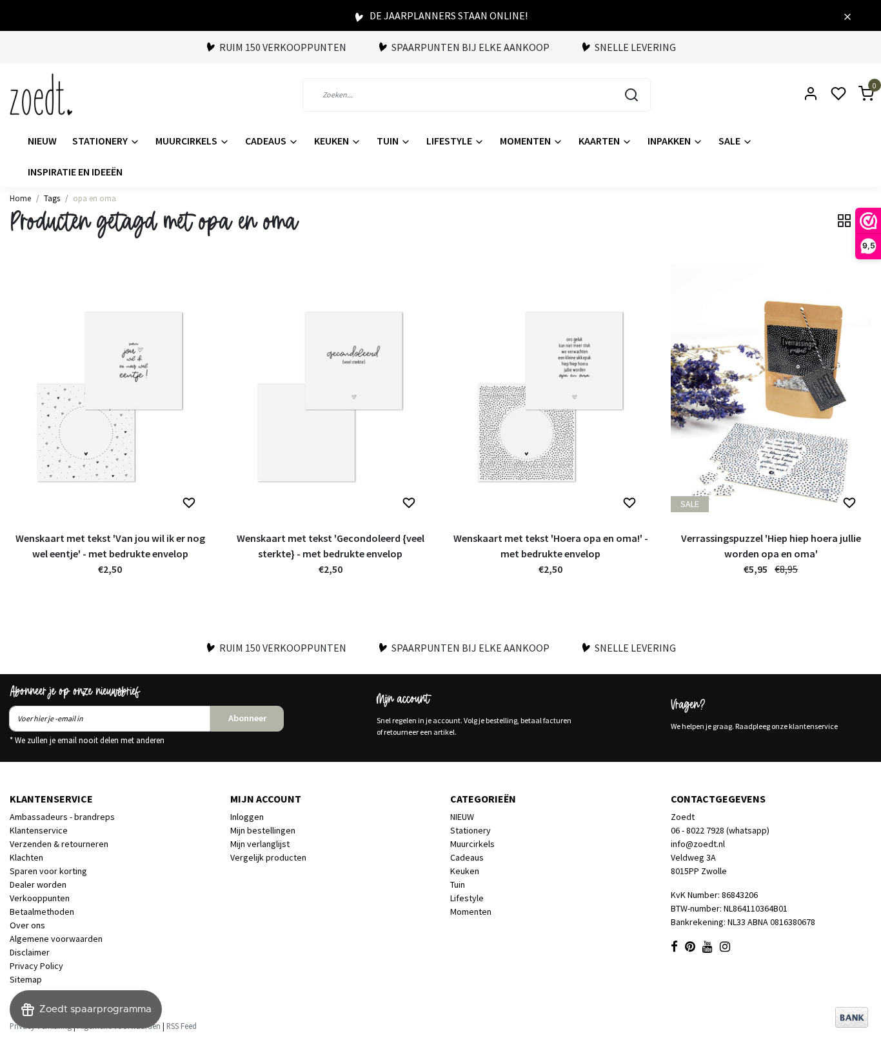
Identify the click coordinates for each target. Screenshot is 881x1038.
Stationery (101, 140)
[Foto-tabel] (844, 220)
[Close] (847, 15)
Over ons (27, 925)
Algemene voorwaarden (56, 938)
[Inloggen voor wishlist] (189, 503)
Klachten (26, 857)
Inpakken (670, 140)
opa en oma (94, 198)
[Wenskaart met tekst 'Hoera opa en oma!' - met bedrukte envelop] (550, 393)
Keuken (332, 140)
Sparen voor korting (48, 871)
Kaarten (600, 140)
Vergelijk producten (268, 857)
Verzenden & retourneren (59, 844)
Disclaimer (30, 952)
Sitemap (26, 979)
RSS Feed (181, 1026)
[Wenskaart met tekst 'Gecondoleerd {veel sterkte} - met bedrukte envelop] (330, 393)
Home (20, 198)
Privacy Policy (36, 966)
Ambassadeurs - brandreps (62, 817)
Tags (52, 198)
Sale (730, 140)
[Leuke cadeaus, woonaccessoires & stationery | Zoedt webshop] (41, 94)
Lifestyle (450, 140)
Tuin (389, 140)
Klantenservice (39, 830)
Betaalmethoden (42, 911)
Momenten (526, 140)
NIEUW (42, 140)
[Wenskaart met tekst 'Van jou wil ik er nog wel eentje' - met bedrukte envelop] (110, 393)
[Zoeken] (631, 94)
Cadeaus (266, 140)
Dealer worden (38, 884)
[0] (858, 94)
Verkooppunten (40, 898)
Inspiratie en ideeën (75, 171)
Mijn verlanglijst (260, 844)
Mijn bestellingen (262, 830)
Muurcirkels (187, 140)
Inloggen (247, 817)
